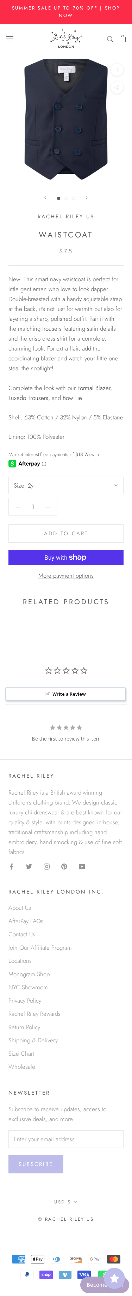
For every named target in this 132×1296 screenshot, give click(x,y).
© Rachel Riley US (66, 1219)
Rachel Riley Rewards (34, 1013)
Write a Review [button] (69, 694)
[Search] (110, 38)
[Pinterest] (64, 866)
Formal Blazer (93, 388)
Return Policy (24, 1027)
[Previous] (45, 197)
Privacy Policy (24, 1000)
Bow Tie (72, 398)
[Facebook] (11, 866)
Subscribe (36, 1164)
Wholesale (21, 1066)
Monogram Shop (29, 974)
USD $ (62, 1201)
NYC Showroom (28, 987)
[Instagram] (47, 866)
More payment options (66, 575)
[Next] (87, 197)
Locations (20, 960)
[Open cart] (123, 38)
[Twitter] (29, 866)
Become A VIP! (105, 1285)
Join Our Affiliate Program (40, 947)
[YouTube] (82, 866)
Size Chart (21, 1053)
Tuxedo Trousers (28, 398)
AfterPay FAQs (25, 921)
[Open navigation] (9, 38)
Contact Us (21, 934)
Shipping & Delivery (33, 1040)
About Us (19, 907)
